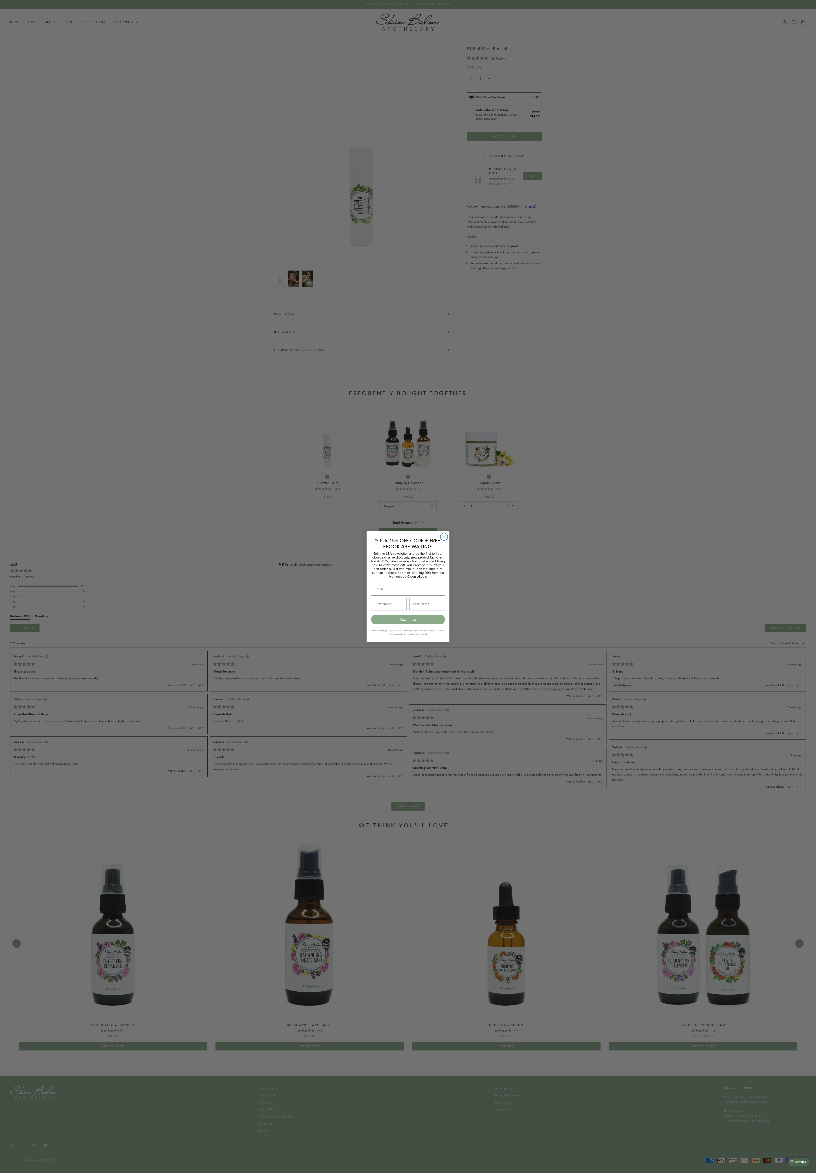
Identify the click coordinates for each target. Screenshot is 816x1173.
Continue (408, 619)
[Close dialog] (444, 536)
